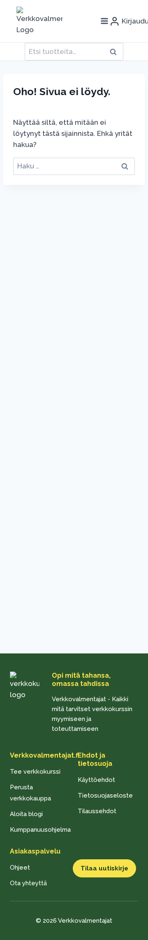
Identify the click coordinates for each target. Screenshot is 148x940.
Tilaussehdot (97, 811)
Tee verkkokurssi (35, 771)
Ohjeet (20, 867)
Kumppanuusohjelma (40, 829)
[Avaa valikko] (104, 21)
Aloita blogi (26, 814)
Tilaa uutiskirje (104, 868)
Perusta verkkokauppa (30, 793)
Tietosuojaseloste (105, 795)
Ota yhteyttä (28, 883)
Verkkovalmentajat (85, 920)
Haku (115, 51)
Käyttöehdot (96, 780)
